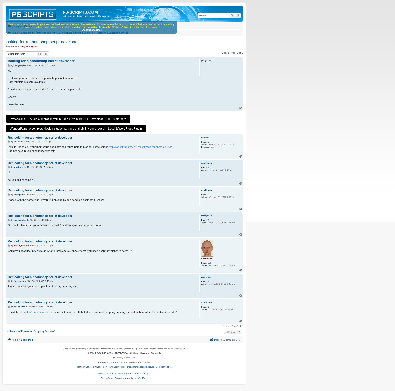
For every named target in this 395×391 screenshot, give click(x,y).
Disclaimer (132, 367)
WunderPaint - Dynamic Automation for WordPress (124, 378)
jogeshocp (206, 277)
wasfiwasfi (206, 163)
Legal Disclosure (146, 367)
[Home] (35, 13)
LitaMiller (205, 137)
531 (209, 263)
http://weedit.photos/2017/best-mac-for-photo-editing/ (140, 146)
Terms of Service (85, 367)
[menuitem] (216, 339)
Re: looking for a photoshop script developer (40, 137)
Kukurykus (31, 46)
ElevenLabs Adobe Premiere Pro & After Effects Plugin (124, 373)
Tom (22, 46)
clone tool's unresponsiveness (38, 312)
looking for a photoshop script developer (42, 42)
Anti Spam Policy (117, 367)
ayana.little (206, 302)
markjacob (206, 190)
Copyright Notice (164, 367)
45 (209, 167)
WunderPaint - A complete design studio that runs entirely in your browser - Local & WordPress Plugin (76, 128)
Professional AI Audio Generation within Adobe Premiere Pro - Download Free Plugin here (68, 118)
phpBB (113, 362)
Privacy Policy (100, 367)
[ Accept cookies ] (91, 30)
